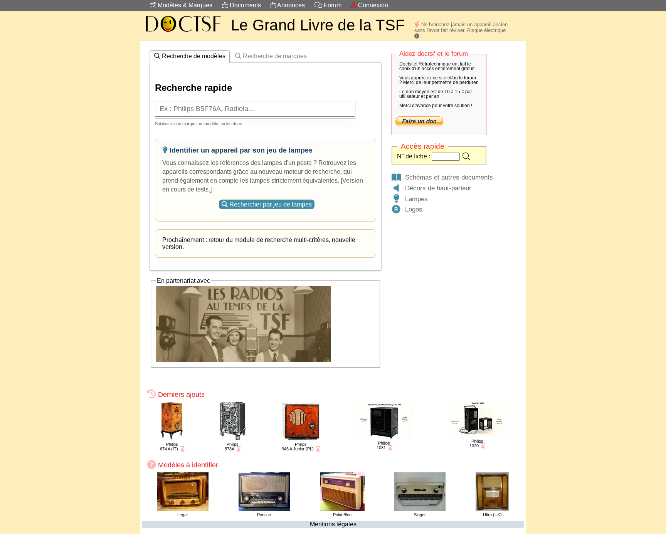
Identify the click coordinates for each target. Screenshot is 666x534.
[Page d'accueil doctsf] (182, 33)
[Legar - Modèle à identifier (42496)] (183, 508)
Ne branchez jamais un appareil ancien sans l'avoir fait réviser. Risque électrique (461, 27)
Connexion (372, 5)
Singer (420, 514)
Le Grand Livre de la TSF (318, 25)
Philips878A (232, 446)
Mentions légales (333, 524)
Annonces (290, 5)
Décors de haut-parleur (436, 188)
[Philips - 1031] (384, 437)
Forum (331, 5)
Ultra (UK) (492, 514)
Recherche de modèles (192, 56)
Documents (244, 5)
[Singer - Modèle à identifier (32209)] (420, 508)
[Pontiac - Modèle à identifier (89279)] (264, 508)
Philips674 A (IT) (169, 446)
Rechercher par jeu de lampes (270, 204)
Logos (411, 209)
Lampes (414, 199)
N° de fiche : (414, 156)
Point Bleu (342, 514)
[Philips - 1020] (477, 435)
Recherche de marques (274, 56)
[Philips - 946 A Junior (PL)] (300, 438)
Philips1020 (476, 443)
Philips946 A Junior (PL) (298, 446)
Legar (182, 514)
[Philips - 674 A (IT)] (172, 438)
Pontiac (264, 514)
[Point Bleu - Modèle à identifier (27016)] (342, 508)
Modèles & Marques (184, 5)
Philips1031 (383, 445)
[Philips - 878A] (232, 438)
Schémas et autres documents (447, 177)
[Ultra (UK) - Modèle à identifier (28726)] (492, 508)
